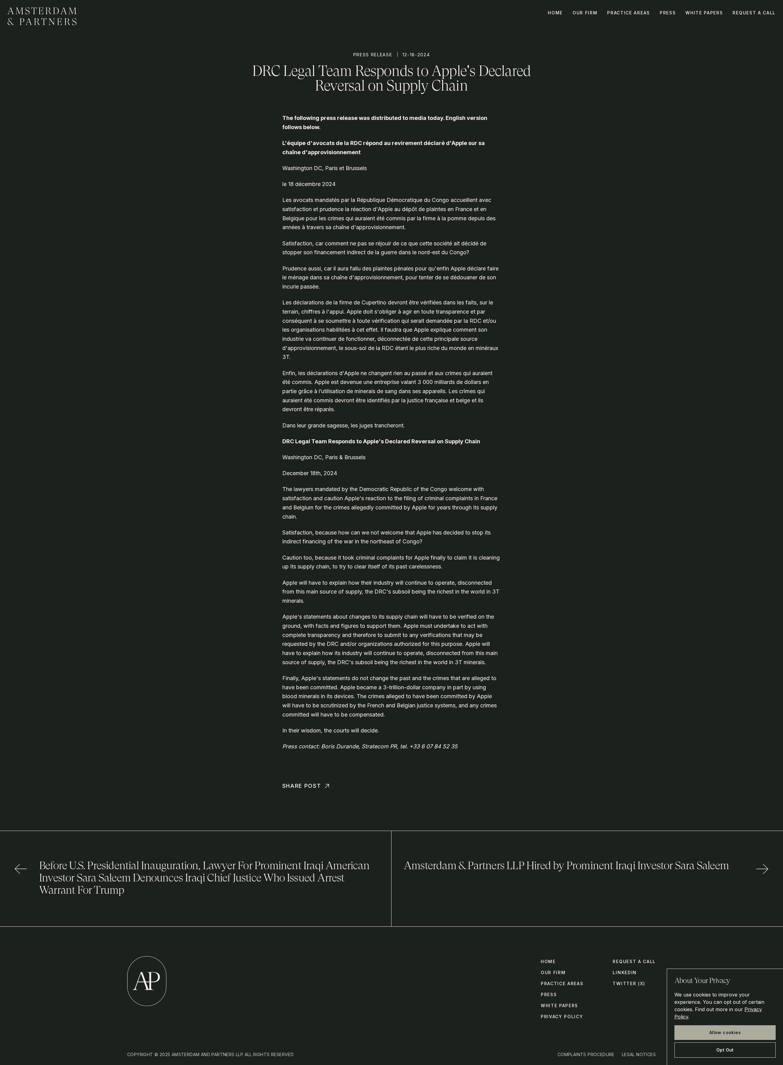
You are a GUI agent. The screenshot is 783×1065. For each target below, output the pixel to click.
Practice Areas (628, 12)
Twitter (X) (629, 983)
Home (555, 12)
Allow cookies (725, 1032)
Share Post (301, 786)
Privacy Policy (562, 1016)
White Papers (704, 12)
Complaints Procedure (586, 1054)
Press (668, 12)
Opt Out (725, 1049)
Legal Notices (639, 1054)
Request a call (754, 12)
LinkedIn (624, 972)
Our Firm (585, 12)
